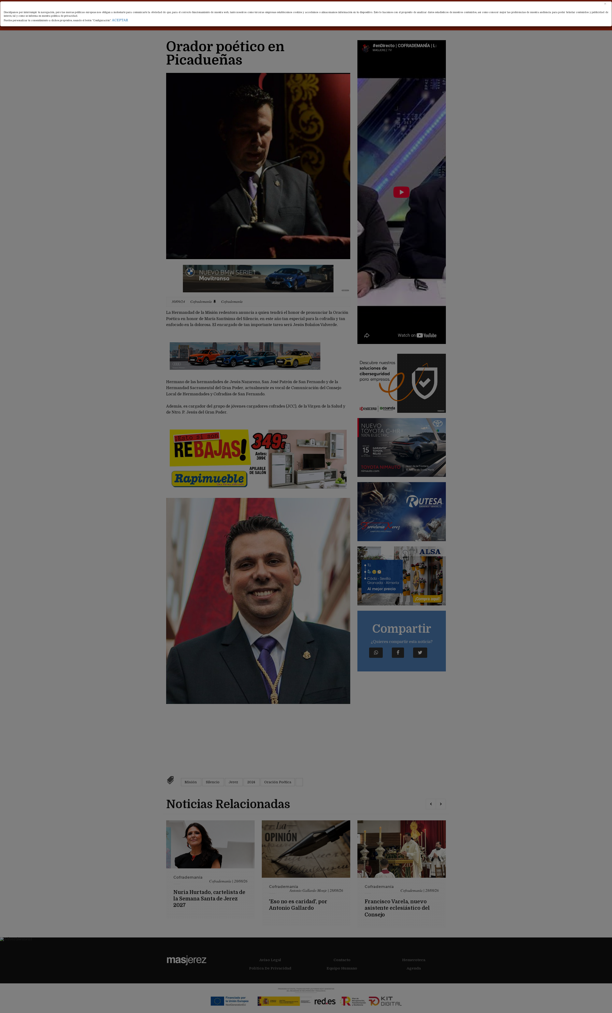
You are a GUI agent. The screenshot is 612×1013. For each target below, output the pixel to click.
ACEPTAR (120, 20)
